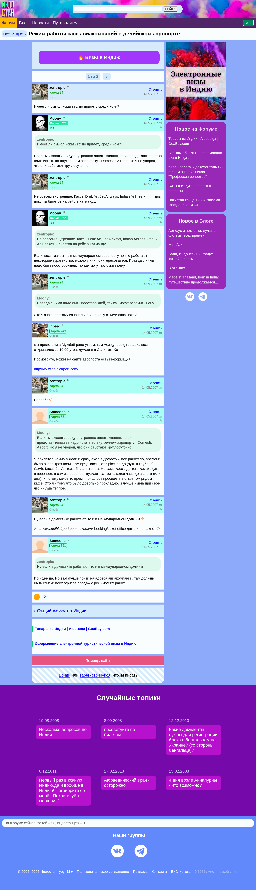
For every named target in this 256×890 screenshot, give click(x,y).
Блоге (206, 221)
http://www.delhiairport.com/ (56, 369)
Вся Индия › (14, 34)
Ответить (155, 89)
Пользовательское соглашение (103, 872)
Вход (248, 23)
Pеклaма (140, 872)
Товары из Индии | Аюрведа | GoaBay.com (72, 629)
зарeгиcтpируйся (95, 675)
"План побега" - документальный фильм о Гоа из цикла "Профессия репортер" (195, 172)
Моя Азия (176, 245)
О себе (54, 97)
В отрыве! (176, 268)
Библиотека (181, 872)
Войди (64, 675)
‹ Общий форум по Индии (60, 610)
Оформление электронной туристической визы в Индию (85, 644)
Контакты (159, 872)
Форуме (207, 129)
